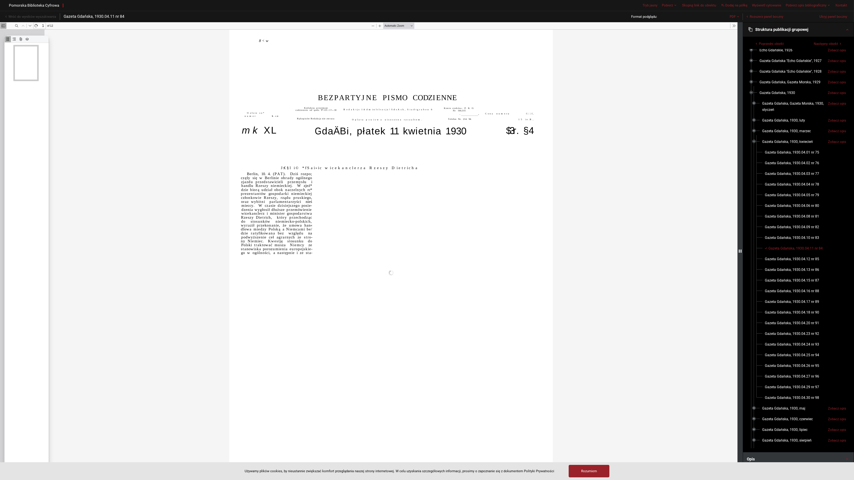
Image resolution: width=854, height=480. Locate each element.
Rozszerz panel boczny (766, 17)
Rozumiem (589, 471)
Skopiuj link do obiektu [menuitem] (699, 5)
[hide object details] (740, 251)
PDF (733, 17)
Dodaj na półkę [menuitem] (736, 5)
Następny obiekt (826, 44)
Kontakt (841, 5)
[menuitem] (776, 50)
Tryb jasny (650, 5)
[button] (798, 29)
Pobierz (667, 5)
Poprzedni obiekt (771, 44)
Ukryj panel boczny (833, 17)
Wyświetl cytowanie (766, 5)
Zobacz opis (837, 50)
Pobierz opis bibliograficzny (806, 5)
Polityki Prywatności (539, 471)
